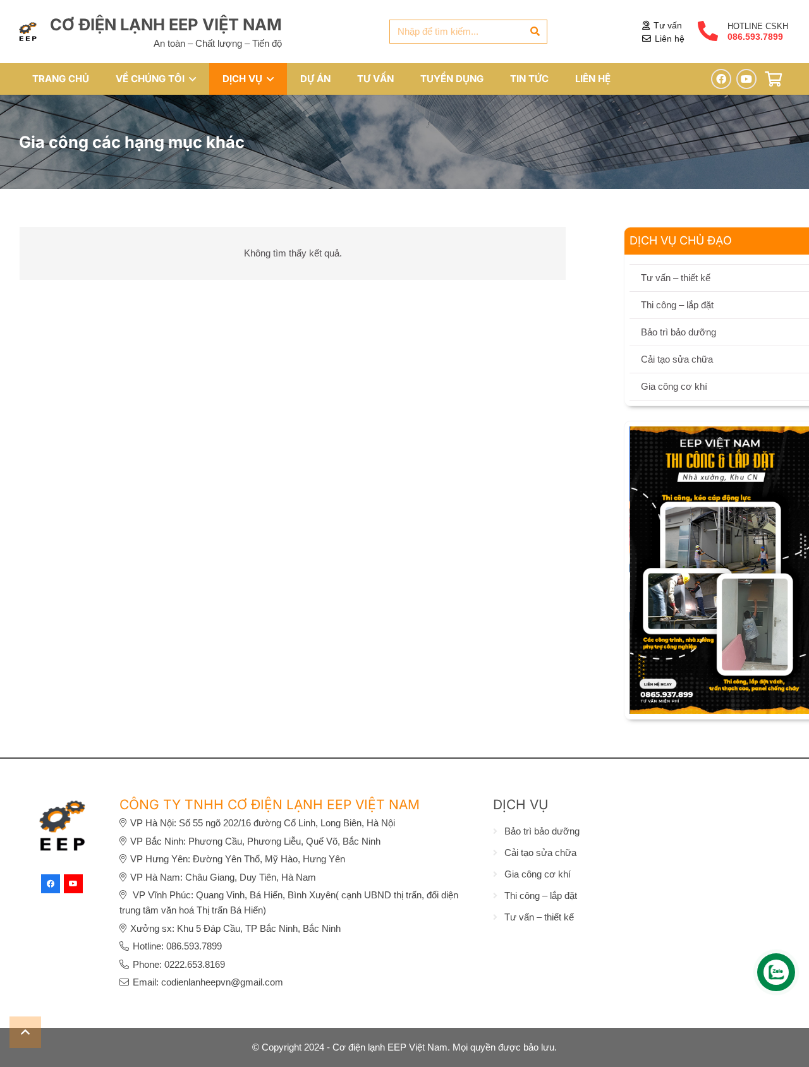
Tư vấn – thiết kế (539, 917)
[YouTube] (746, 79)
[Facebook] (721, 79)
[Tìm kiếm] (535, 31)
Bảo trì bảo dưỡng (542, 831)
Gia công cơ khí (537, 874)
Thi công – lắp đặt (540, 895)
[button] (190, 79)
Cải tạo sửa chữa (540, 852)
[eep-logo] (28, 31)
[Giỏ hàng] (773, 79)
